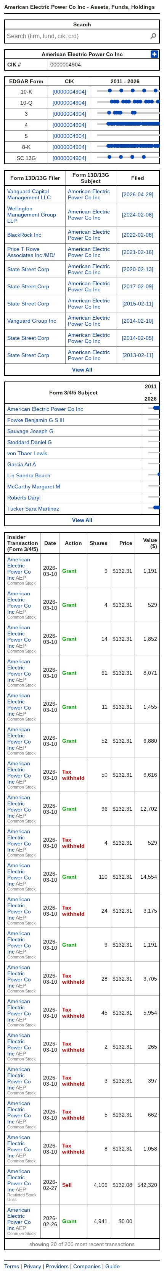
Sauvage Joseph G (30, 431)
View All (82, 370)
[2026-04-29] (137, 194)
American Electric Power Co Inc (89, 194)
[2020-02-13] (137, 269)
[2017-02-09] (137, 286)
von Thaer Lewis (27, 453)
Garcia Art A (21, 464)
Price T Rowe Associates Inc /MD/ (31, 252)
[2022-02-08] (137, 235)
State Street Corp (28, 269)
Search (82, 24)
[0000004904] (69, 92)
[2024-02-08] (137, 215)
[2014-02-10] (137, 321)
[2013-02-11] (137, 355)
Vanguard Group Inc (31, 321)
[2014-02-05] (137, 338)
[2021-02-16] (137, 252)
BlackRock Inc (24, 235)
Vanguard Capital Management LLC (29, 194)
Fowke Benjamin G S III (35, 420)
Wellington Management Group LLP (31, 214)
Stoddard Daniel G (29, 442)
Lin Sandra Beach (28, 475)
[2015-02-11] (137, 304)
